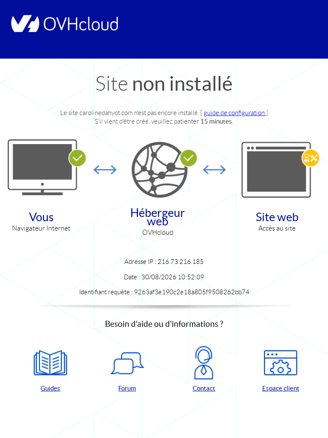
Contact (204, 388)
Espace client (280, 388)
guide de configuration (235, 112)
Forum (127, 388)
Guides (50, 388)
